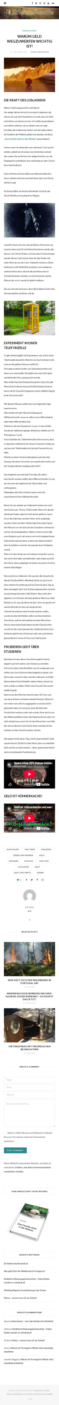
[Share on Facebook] (26, 879)
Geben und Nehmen (23, 855)
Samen (40, 873)
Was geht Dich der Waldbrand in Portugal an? (29, 981)
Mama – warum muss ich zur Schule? (20, 1298)
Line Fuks (44, 861)
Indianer (13, 861)
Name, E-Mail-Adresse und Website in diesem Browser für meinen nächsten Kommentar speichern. (28, 1136)
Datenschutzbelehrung (16, 1394)
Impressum (39, 1390)
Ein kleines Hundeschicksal (16, 1263)
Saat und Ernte (22, 873)
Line (6, 1348)
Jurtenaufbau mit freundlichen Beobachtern (29, 1048)
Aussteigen (13, 849)
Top (30, 1399)
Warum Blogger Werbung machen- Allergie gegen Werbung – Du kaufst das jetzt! (29, 996)
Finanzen (46, 849)
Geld (42, 855)
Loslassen (23, 867)
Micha (6, 1329)
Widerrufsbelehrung (36, 1394)
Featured (30, 849)
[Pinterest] (37, 879)
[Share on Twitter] (31, 879)
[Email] (42, 879)
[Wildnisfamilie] (29, 12)
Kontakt (49, 1394)
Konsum (28, 861)
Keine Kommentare (40, 52)
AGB (47, 1390)
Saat (37, 867)
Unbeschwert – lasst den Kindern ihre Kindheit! (32, 1321)
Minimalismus (29, 31)
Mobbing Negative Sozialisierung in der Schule (25, 1290)
